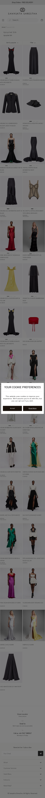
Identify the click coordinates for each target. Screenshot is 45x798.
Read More (32, 408)
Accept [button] (12, 408)
